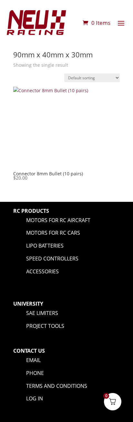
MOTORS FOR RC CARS (53, 232)
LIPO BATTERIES (45, 245)
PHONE (35, 373)
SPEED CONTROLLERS (52, 258)
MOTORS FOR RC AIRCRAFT (58, 220)
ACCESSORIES (42, 271)
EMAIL (33, 360)
